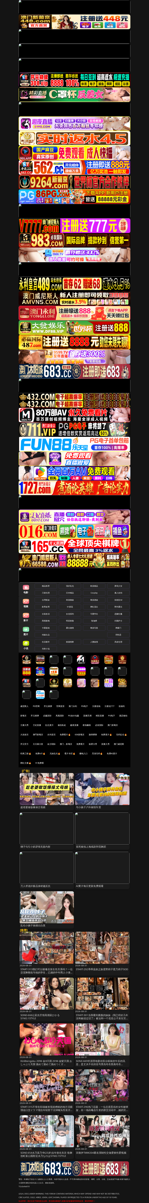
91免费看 (39, 763)
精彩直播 (100, 715)
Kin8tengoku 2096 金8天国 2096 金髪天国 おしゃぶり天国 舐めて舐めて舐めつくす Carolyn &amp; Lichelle (46, 1064)
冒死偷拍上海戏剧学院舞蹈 (91, 846)
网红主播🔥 (25, 763)
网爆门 (118, 628)
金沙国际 (51, 744)
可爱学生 (94, 614)
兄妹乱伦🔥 (55, 753)
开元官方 (24, 744)
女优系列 (70, 614)
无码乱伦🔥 (121, 734)
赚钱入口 (83, 753)
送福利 (122, 706)
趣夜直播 (74, 725)
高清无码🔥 (97, 753)
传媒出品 (46, 634)
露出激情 (70, 628)
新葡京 (23, 715)
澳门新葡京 (113, 725)
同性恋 (118, 634)
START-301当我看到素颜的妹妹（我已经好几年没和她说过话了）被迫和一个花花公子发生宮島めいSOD (102, 1018)
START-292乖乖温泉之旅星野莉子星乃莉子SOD (102, 969)
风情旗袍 (46, 620)
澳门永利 (73, 706)
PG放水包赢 (73, 715)
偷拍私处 (62, 725)
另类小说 (46, 648)
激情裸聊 (93, 734)
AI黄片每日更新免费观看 (89, 886)
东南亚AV (118, 600)
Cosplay (94, 592)
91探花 (70, 606)
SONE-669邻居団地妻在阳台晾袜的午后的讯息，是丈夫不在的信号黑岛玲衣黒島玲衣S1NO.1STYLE (100, 1064)
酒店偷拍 (123, 715)
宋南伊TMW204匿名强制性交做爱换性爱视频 (101, 1152)
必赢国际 (47, 715)
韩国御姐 (70, 600)
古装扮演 (46, 614)
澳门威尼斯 (119, 744)
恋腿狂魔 (118, 614)
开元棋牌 (48, 706)
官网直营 (60, 706)
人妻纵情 (94, 642)
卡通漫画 (46, 628)
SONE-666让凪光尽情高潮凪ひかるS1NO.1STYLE (40, 1016)
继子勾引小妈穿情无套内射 (35, 846)
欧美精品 (94, 586)
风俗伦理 (118, 642)
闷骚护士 (118, 620)
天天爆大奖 (38, 744)
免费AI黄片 (112, 753)
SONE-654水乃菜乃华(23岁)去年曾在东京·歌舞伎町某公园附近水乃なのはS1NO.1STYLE (46, 1154)
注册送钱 (96, 706)
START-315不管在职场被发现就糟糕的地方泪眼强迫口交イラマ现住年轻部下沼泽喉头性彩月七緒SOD (47, 1110)
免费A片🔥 (40, 753)
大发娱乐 (24, 734)
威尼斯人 (24, 706)
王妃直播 (37, 725)
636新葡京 (80, 734)
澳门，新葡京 (66, 744)
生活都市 (46, 642)
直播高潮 (87, 715)
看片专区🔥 (69, 753)
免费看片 (80, 744)
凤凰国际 (60, 715)
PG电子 (84, 706)
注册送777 (109, 706)
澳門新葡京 (38, 734)
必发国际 (99, 725)
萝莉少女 (118, 586)
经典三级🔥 (25, 753)
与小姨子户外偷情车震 (88, 807)
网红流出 (94, 606)
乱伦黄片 (49, 725)
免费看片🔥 (65, 734)
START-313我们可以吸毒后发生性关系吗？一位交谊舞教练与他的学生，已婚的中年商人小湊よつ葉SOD (47, 972)
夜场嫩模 (87, 725)
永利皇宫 (51, 734)
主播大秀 (24, 725)
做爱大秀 (93, 744)
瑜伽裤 (94, 620)
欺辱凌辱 (46, 606)
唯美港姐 (94, 600)
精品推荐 (46, 586)
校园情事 (70, 642)
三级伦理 (46, 592)
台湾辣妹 (46, 600)
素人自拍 (118, 592)
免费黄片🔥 (106, 734)
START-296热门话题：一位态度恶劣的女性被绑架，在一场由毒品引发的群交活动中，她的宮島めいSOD (102, 1110)
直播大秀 (105, 744)
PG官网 (36, 706)
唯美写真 (94, 628)
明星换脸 (70, 620)
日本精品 (70, 592)
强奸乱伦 (70, 586)
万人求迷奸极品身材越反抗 (35, 886)
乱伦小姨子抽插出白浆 (33, 925)
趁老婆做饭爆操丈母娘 (33, 807)
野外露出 (118, 606)
